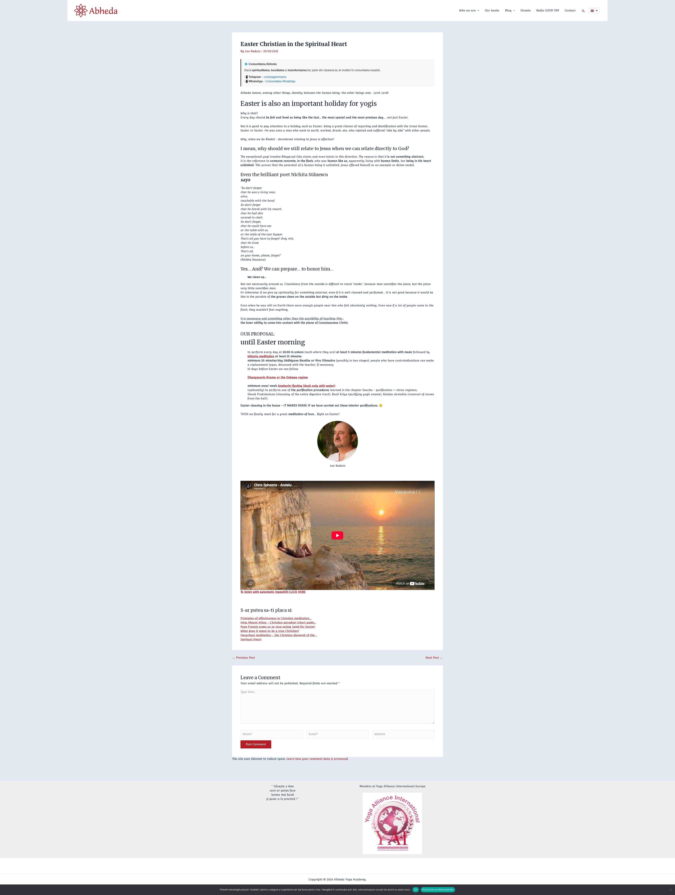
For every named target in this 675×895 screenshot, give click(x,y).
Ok (415, 889)
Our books (492, 10)
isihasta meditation (261, 356)
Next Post (434, 657)
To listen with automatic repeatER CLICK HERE (273, 592)
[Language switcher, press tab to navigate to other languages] (594, 10)
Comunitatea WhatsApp (280, 81)
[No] (670, 889)
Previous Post (243, 657)
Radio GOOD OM (547, 10)
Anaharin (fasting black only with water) (306, 385)
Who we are (467, 10)
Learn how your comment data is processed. (318, 759)
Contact (570, 10)
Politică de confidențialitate (437, 889)
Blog (508, 10)
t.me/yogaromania (275, 76)
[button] (477, 10)
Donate (525, 10)
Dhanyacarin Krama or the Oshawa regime (278, 377)
